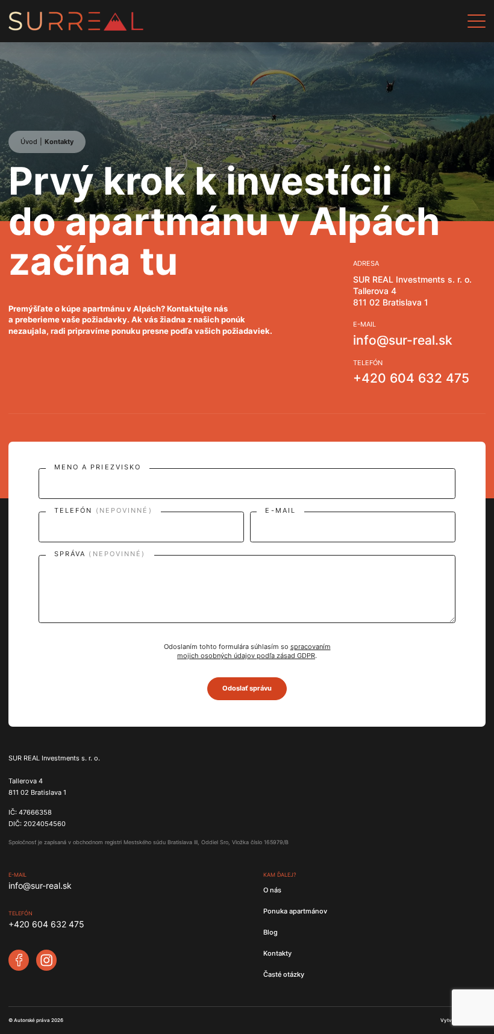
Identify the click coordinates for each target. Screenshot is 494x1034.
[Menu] (476, 21)
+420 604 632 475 (411, 378)
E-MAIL (280, 511)
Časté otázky (283, 974)
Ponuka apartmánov (295, 911)
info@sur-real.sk (402, 340)
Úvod (28, 141)
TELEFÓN (103, 511)
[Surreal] (143, 21)
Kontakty (59, 141)
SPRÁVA (100, 555)
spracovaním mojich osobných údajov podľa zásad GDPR (254, 651)
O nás (272, 890)
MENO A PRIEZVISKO (98, 468)
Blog (270, 932)
